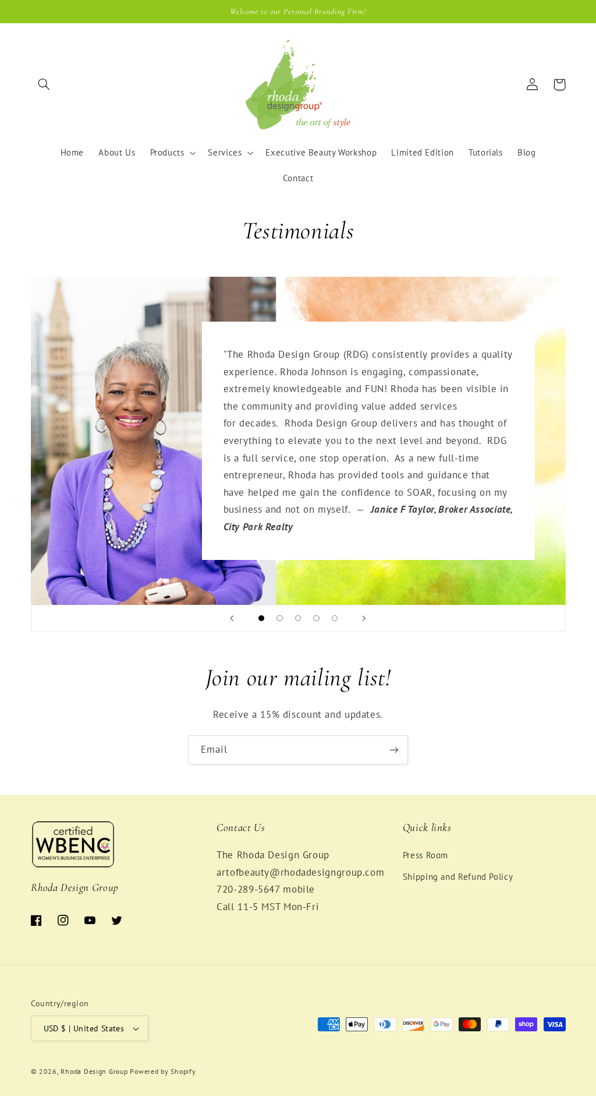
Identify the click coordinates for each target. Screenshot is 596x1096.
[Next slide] (364, 618)
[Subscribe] (394, 749)
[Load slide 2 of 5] (280, 618)
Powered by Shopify (163, 1071)
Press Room (425, 855)
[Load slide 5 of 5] (334, 618)
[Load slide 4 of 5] (316, 618)
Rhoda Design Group (94, 1071)
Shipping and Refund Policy (458, 876)
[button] (44, 84)
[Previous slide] (232, 618)
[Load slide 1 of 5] (261, 618)
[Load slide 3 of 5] (298, 618)
